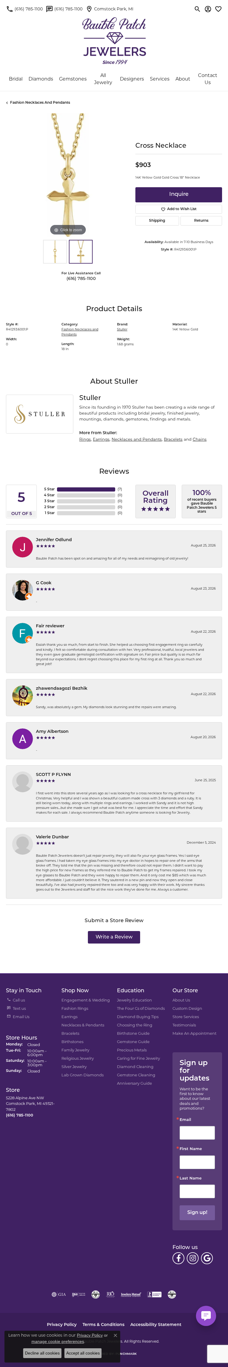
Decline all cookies (42, 1353)
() (120, 489)
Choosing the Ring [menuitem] (134, 1025)
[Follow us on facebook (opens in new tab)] (178, 1258)
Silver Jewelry (74, 1066)
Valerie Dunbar (52, 837)
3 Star (49, 501)
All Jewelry (103, 79)
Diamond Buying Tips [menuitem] (138, 1016)
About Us (181, 1000)
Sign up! (197, 1212)
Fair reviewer (50, 626)
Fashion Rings (74, 1008)
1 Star (50, 513)
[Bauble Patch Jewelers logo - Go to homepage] (114, 37)
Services (160, 79)
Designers (132, 79)
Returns (201, 221)
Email (185, 1120)
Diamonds (40, 79)
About (182, 79)
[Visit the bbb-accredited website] (154, 1294)
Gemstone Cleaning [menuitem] (136, 1075)
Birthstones (72, 1041)
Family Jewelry (75, 1050)
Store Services (185, 1016)
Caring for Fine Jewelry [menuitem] (138, 1058)
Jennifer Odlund (54, 540)
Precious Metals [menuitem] (132, 1050)
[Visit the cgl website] (171, 1294)
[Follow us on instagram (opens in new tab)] (193, 1258)
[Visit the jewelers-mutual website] (131, 1294)
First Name (191, 1149)
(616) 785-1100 (81, 279)
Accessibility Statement (155, 1325)
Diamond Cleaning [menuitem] (135, 1066)
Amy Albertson (52, 732)
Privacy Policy (62, 1325)
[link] (24, 9)
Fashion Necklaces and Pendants (40, 103)
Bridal (16, 79)
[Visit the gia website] (59, 1294)
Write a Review (114, 937)
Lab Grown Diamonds (82, 1075)
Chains (200, 439)
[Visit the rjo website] (110, 1294)
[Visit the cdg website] (95, 1294)
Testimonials (184, 1025)
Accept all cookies (83, 1353)
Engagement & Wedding (85, 1000)
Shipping (157, 221)
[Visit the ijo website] (78, 1294)
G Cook (43, 583)
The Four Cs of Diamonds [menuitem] (141, 1008)
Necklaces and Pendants (137, 439)
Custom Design (187, 1008)
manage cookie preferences (57, 1341)
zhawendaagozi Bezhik (61, 688)
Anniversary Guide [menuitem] (134, 1083)
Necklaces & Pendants (82, 1025)
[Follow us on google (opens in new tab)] (207, 1258)
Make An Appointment (194, 1033)
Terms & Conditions (103, 1325)
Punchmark (126, 1354)
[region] (67, 175)
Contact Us (207, 79)
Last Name (191, 1178)
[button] (197, 9)
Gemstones (73, 79)
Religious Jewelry (77, 1058)
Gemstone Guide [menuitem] (133, 1041)
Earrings (101, 439)
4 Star (49, 495)
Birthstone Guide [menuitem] (133, 1033)
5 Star (49, 489)
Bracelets (173, 439)
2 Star (49, 507)
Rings (85, 439)
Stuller (122, 329)
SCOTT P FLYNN (53, 775)
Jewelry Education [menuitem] (134, 1000)
